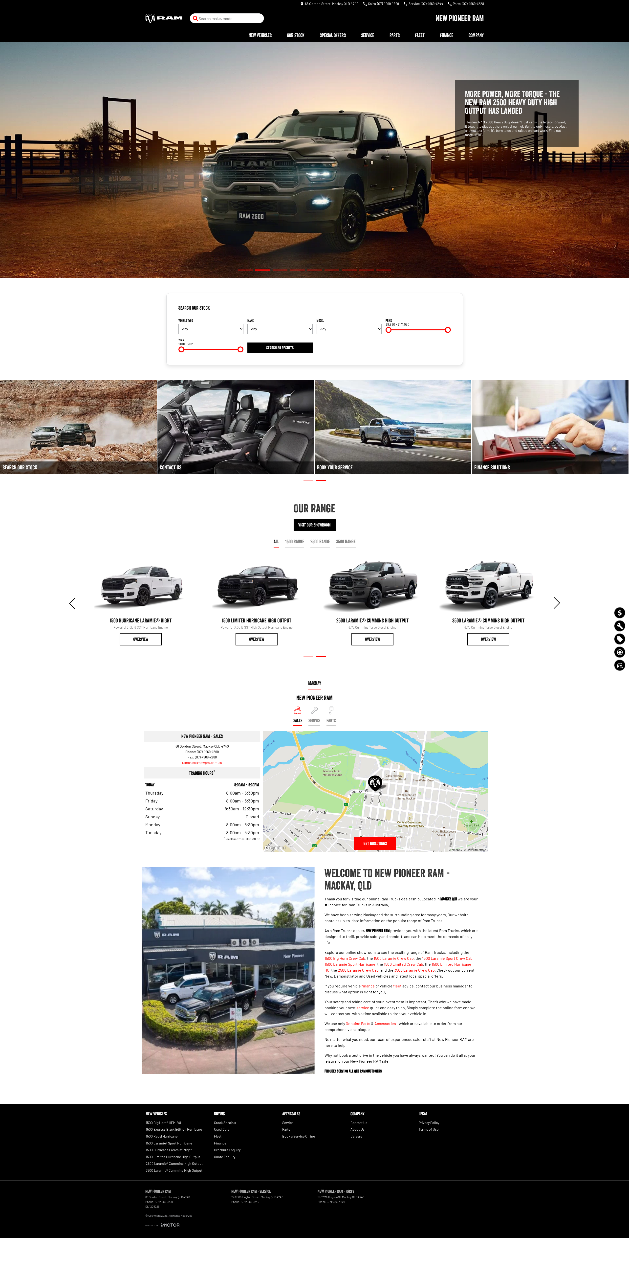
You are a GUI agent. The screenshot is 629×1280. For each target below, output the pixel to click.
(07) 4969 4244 (250, 1201)
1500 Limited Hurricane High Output (173, 1157)
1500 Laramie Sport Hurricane (350, 964)
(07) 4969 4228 (336, 1201)
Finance (446, 35)
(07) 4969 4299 (208, 752)
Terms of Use (428, 1129)
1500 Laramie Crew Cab (394, 958)
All (276, 542)
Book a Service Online (298, 1136)
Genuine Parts (358, 1023)
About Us (357, 1129)
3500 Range (346, 542)
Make (250, 320)
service (362, 1007)
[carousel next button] (556, 603)
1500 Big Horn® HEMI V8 (163, 1122)
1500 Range (294, 542)
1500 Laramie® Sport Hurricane (169, 1143)
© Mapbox (455, 849)
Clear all (443, 310)
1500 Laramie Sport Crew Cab (447, 958)
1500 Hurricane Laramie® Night (169, 1150)
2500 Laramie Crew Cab (358, 970)
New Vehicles (260, 35)
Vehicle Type (185, 320)
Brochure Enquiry (227, 1150)
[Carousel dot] (245, 270)
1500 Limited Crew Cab (403, 964)
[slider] (388, 330)
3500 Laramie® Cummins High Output (174, 1170)
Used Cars (221, 1129)
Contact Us (358, 1122)
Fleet (420, 35)
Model (320, 320)
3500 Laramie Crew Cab (414, 970)
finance (368, 985)
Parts (395, 35)
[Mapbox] (276, 848)
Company (476, 35)
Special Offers (333, 35)
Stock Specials (225, 1122)
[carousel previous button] (73, 603)
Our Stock (295, 35)
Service (367, 35)
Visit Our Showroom (314, 525)
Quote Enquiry (224, 1157)
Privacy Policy (429, 1122)
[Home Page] (163, 18)
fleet (397, 985)
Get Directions (375, 843)
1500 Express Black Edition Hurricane (174, 1129)
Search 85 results (280, 347)
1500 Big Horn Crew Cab (345, 958)
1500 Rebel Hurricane (161, 1136)
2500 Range (320, 542)
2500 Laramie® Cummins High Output (174, 1163)
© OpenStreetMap (475, 849)
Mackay (314, 683)
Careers (356, 1136)
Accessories (385, 1023)
